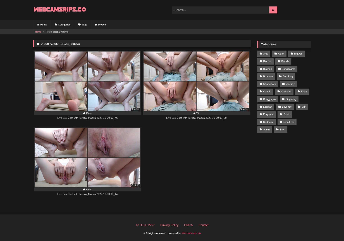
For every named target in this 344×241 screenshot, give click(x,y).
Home (43, 24)
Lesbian (267, 106)
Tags (84, 24)
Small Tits (288, 121)
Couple (267, 91)
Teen (282, 129)
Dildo (304, 91)
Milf (303, 106)
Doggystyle (269, 99)
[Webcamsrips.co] (60, 10)
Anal (265, 53)
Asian (281, 53)
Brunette (268, 76)
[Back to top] (333, 230)
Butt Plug (288, 76)
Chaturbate (269, 83)
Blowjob (267, 68)
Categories (64, 24)
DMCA (188, 225)
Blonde (285, 61)
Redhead (268, 121)
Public (286, 114)
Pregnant (268, 114)
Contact (203, 225)
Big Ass (298, 53)
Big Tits (267, 61)
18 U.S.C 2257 (145, 225)
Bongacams (288, 68)
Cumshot (286, 91)
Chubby (290, 83)
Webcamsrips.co (191, 233)
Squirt (266, 129)
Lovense (287, 106)
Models (102, 24)
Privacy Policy (169, 225)
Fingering (291, 99)
